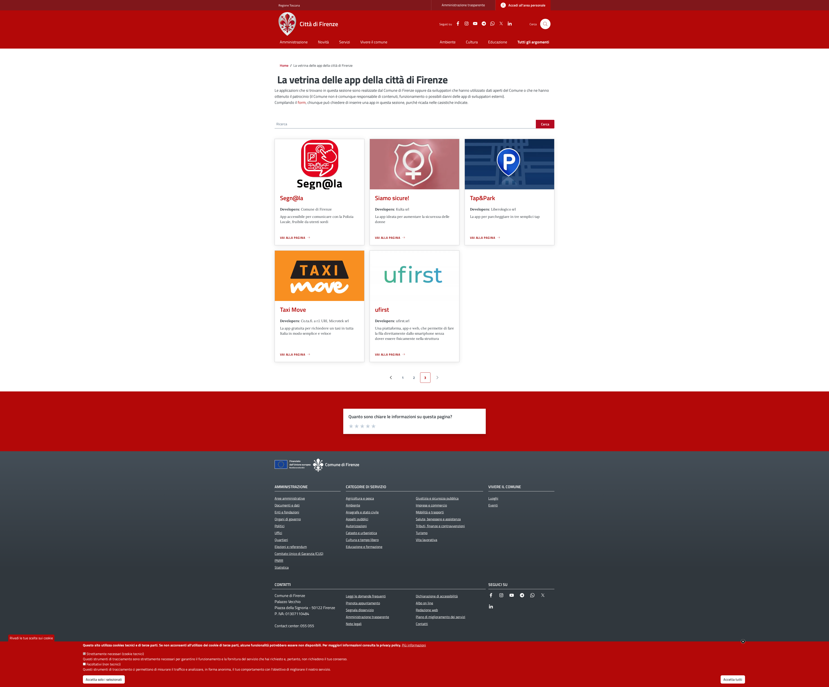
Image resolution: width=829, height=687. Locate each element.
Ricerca (281, 124)
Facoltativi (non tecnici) (103, 664)
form (302, 102)
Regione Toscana (289, 5)
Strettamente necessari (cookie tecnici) (115, 653)
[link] (523, 5)
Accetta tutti (732, 679)
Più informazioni (414, 645)
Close (743, 641)
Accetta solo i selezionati (104, 679)
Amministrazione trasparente (463, 5)
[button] (545, 24)
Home (284, 65)
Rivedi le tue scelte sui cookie (31, 638)
